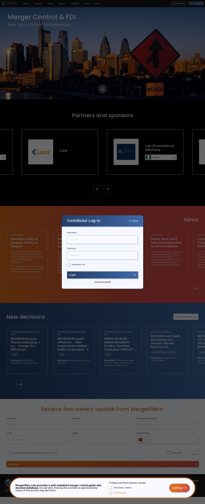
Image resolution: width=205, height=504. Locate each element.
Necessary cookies (122, 488)
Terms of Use (120, 493)
